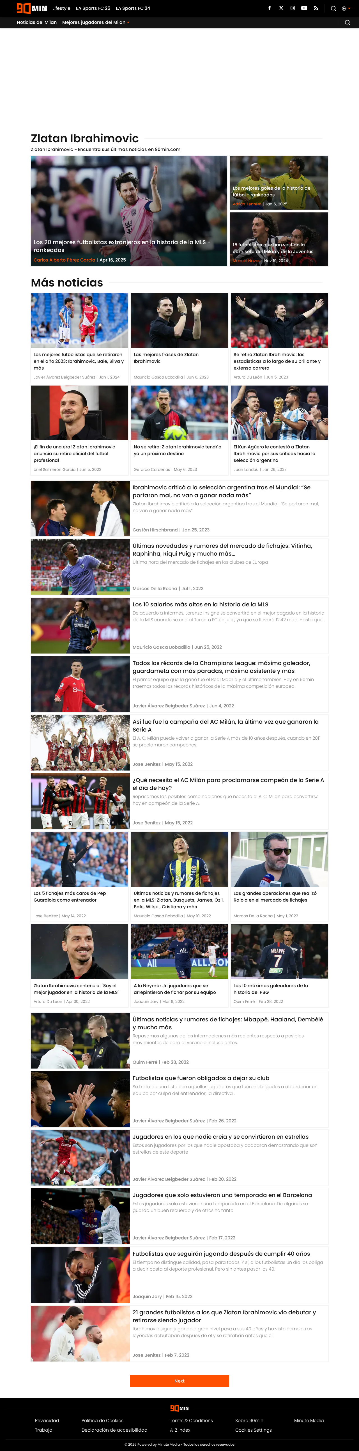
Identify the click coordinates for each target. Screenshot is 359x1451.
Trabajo (43, 1430)
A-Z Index (180, 1430)
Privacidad (47, 1420)
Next (179, 1381)
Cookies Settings (253, 1430)
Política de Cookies (102, 1420)
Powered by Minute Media (158, 1444)
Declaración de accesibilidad (115, 1430)
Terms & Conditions (191, 1420)
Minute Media (309, 1420)
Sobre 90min (249, 1420)
